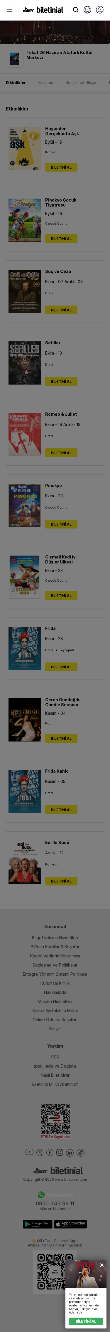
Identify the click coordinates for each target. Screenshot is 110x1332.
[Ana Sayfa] (42, 11)
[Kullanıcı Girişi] (100, 10)
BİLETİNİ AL (86, 1321)
